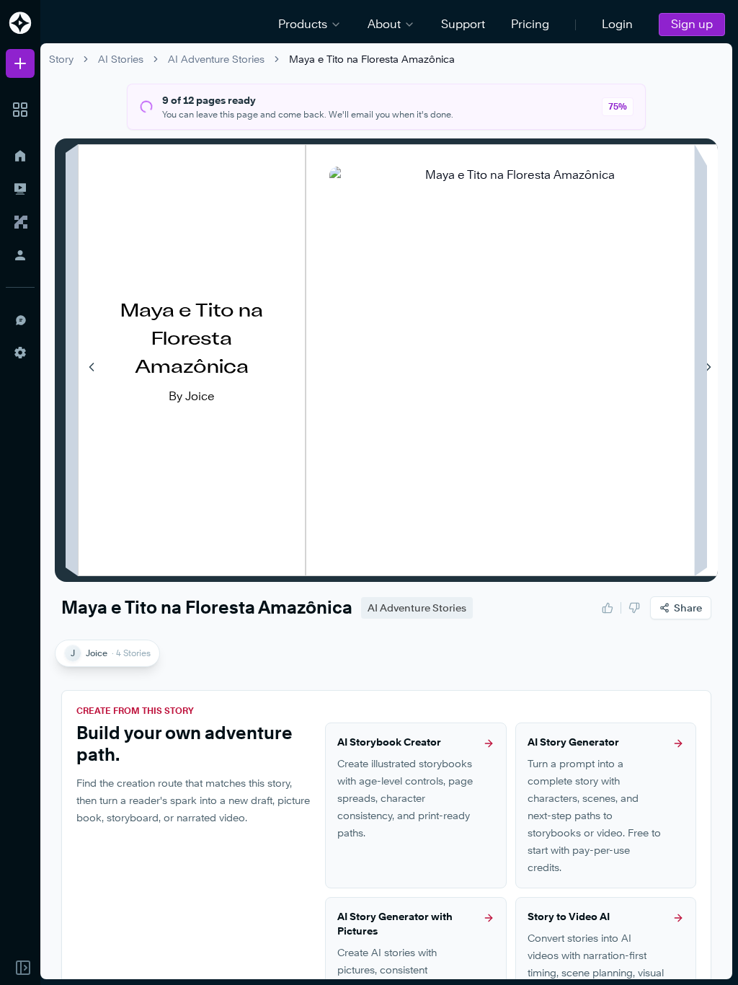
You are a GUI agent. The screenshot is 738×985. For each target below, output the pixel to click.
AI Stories (120, 59)
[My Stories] (20, 189)
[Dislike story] (634, 607)
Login (617, 24)
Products (302, 24)
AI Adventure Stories (216, 59)
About (384, 24)
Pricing (530, 24)
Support (463, 24)
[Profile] (20, 255)
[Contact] (20, 319)
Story (61, 59)
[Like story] (607, 607)
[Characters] (20, 222)
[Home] (20, 155)
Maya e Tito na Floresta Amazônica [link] (372, 59)
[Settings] (20, 352)
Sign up (692, 24)
